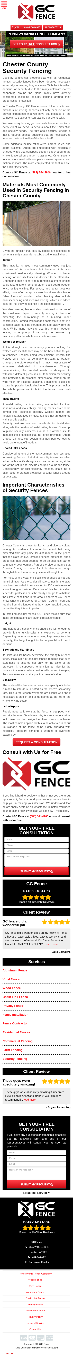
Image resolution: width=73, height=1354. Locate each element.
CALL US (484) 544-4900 (27, 27)
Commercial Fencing (18, 1041)
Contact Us (54, 27)
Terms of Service (35, 1323)
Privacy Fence (13, 1005)
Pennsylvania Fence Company (35, 1273)
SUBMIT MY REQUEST (35, 871)
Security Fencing (15, 1058)
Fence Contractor (15, 1023)
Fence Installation (15, 1014)
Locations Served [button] (35, 1192)
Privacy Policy (35, 1316)
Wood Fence (12, 988)
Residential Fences (16, 1032)
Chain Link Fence (15, 997)
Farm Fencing (13, 1050)
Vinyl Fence (11, 979)
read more (52, 944)
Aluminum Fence (15, 970)
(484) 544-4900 (41, 172)
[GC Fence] (36, 1209)
